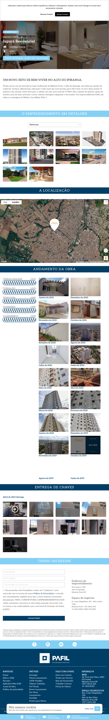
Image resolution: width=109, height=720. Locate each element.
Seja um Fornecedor (64, 681)
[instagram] (48, 644)
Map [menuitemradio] (5, 202)
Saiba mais (89, 709)
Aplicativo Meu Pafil (12, 684)
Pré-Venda (34, 686)
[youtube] (61, 644)
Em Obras (33, 692)
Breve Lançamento (37, 689)
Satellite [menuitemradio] (15, 202)
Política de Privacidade (44, 593)
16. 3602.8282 (88, 686)
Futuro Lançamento (38, 678)
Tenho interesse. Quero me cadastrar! (26, 58)
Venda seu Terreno (64, 678)
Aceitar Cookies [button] (62, 14)
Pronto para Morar (37, 701)
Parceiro (6, 681)
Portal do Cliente (63, 686)
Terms (106, 262)
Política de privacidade (13, 689)
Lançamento (34, 695)
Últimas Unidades (37, 684)
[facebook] (34, 644)
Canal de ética (9, 686)
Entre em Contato (64, 675)
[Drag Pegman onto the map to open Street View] (106, 258)
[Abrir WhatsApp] (103, 714)
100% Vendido (35, 681)
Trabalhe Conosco (64, 684)
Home (5, 675)
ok (97, 709)
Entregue (33, 675)
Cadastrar (34, 618)
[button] (54, 225)
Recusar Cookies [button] (46, 14)
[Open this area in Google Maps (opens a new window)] (4, 261)
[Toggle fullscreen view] (106, 202)
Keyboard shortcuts (81, 262)
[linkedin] (74, 644)
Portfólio (33, 698)
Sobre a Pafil (8, 678)
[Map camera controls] (106, 250)
